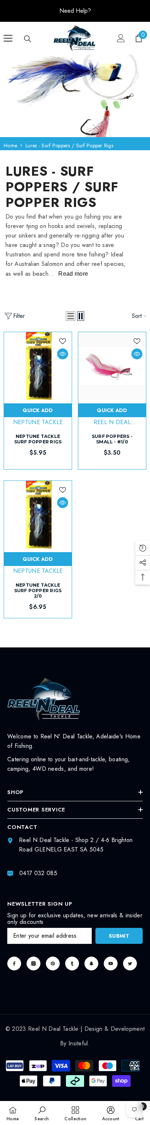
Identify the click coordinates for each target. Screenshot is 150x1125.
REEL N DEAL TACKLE (112, 426)
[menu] (8, 38)
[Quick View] (62, 353)
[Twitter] (130, 963)
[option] (75, 11)
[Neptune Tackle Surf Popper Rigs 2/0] (38, 514)
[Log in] (121, 38)
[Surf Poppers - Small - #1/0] (112, 366)
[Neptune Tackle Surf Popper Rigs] (38, 366)
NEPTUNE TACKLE (38, 422)
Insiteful (78, 1043)
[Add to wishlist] (62, 341)
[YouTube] (111, 963)
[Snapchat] (91, 963)
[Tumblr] (72, 963)
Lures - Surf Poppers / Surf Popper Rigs (69, 145)
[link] (42, 1113)
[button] (70, 316)
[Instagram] (33, 963)
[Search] (27, 39)
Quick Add (38, 410)
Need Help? (75, 11)
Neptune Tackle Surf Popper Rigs (38, 439)
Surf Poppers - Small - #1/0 (112, 439)
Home (10, 145)
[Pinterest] (53, 963)
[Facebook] (14, 963)
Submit (119, 936)
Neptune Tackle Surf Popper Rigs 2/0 (38, 590)
